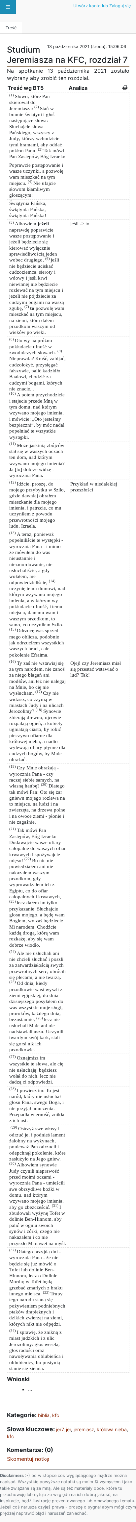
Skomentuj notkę (28, 1459)
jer (68, 1429)
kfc (55, 1415)
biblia (44, 1415)
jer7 (59, 1429)
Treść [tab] (11, 27)
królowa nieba (112, 1429)
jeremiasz (84, 1429)
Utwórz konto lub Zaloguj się (102, 5)
